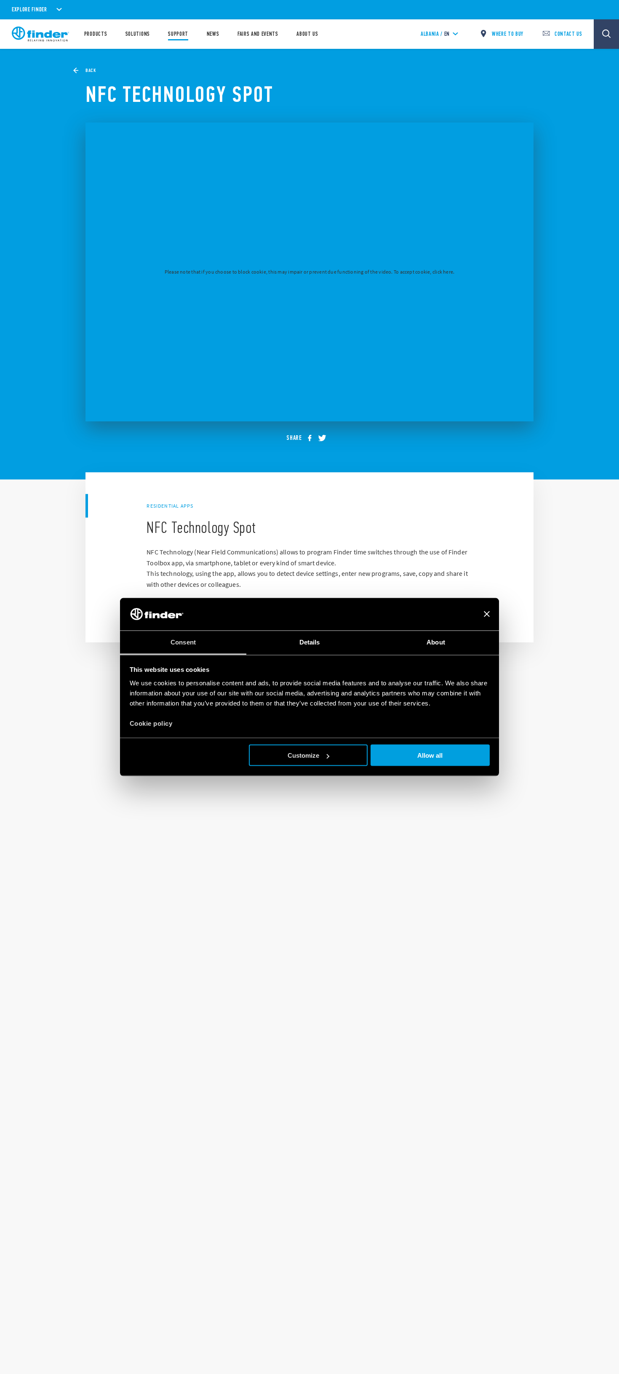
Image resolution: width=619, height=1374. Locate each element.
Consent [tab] (183, 641)
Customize (303, 755)
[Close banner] (487, 614)
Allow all (430, 755)
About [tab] (436, 641)
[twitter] (325, 438)
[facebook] (312, 438)
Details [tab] (309, 641)
